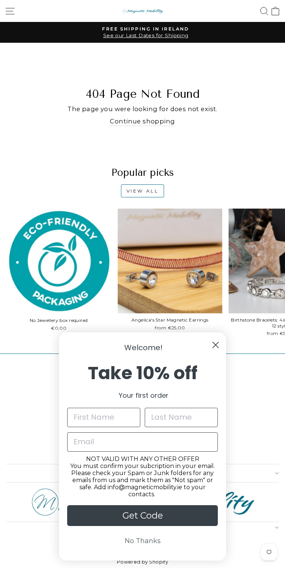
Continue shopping (142, 121)
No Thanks (143, 541)
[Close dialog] (216, 345)
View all (143, 191)
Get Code (142, 515)
